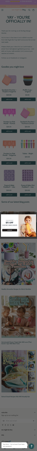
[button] (31, 446)
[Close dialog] (35, 215)
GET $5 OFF (9, 230)
